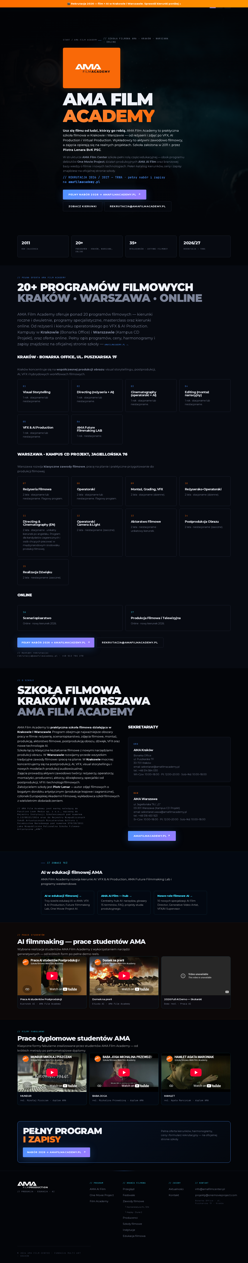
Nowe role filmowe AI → (174, 895)
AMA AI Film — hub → (116, 895)
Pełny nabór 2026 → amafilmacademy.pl (104, 194)
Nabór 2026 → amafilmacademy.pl (56, 1152)
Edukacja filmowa (134, 1236)
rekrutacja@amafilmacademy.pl (138, 206)
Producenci (130, 1217)
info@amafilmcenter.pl (210, 1189)
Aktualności (176, 1189)
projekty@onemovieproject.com (213, 1195)
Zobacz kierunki (82, 206)
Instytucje (129, 1229)
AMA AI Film (98, 1189)
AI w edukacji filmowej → (63, 895)
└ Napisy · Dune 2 (133, 1212)
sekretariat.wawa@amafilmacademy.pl (164, 812)
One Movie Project (102, 1195)
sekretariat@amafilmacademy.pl (160, 766)
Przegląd (128, 1189)
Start (66, 40)
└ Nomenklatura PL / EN (137, 1207)
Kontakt (174, 1195)
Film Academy (99, 1201)
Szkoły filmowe (132, 1223)
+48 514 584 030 (148, 770)
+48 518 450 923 (148, 815)
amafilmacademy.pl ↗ (116, 345)
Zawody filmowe (133, 1201)
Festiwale (129, 1195)
